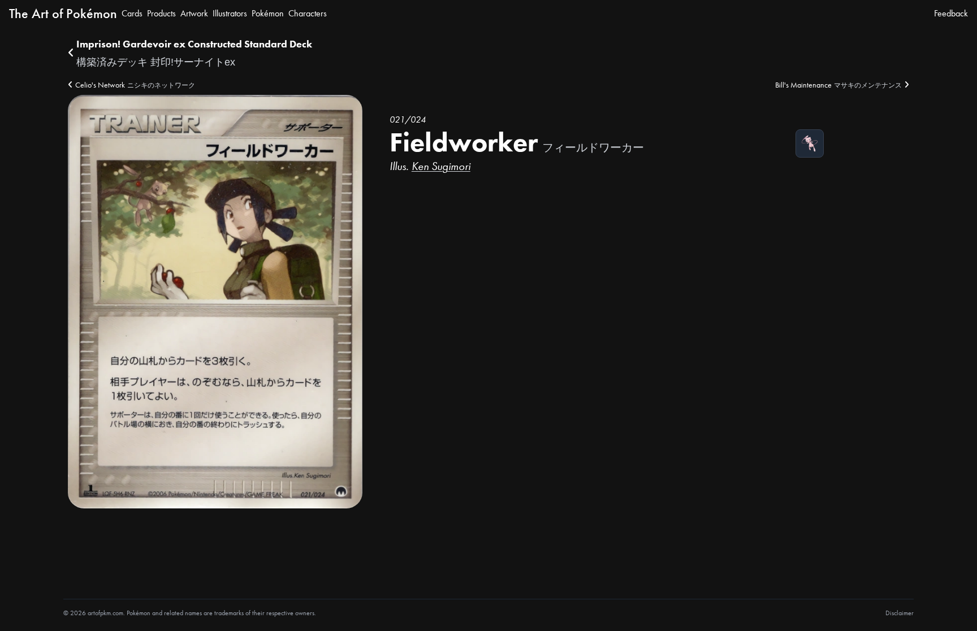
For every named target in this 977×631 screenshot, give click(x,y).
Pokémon (268, 13)
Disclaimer (899, 612)
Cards (132, 13)
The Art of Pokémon (63, 13)
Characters (307, 13)
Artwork (194, 13)
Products (161, 13)
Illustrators (230, 13)
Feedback (951, 13)
